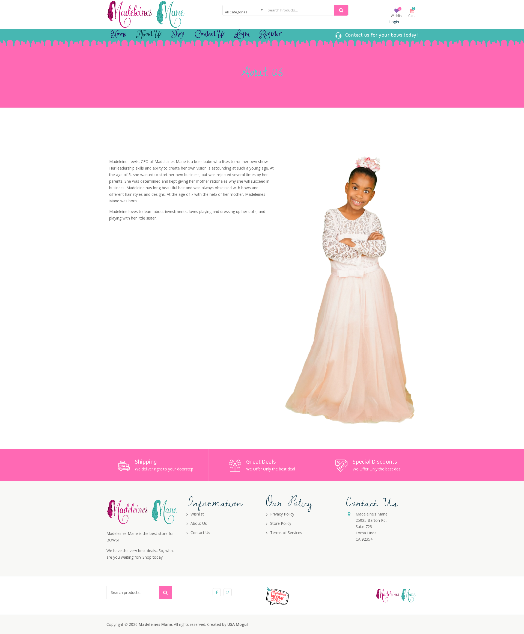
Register (270, 34)
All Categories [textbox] (236, 12)
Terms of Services (286, 532)
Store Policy (280, 523)
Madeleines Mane (155, 624)
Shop (178, 34)
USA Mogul (237, 624)
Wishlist (397, 15)
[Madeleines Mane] (146, 14)
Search (165, 592)
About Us (149, 34)
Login (394, 21)
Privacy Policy (282, 514)
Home (119, 34)
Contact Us (210, 34)
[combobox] (244, 10)
